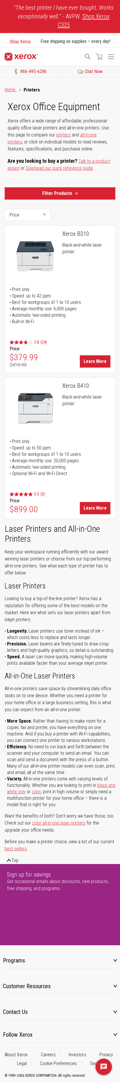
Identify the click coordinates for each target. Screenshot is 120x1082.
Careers (48, 1054)
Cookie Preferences (58, 1063)
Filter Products (57, 193)
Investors (77, 1054)
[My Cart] (99, 56)
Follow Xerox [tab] (18, 1034)
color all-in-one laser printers (58, 823)
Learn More (95, 361)
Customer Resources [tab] (27, 986)
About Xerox (16, 1054)
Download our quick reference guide (59, 168)
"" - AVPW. (64, 16)
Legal (22, 1063)
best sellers (16, 848)
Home (11, 89)
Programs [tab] (14, 960)
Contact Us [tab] (15, 1011)
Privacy (106, 1054)
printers (63, 135)
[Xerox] (42, 57)
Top (14, 860)
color (36, 791)
